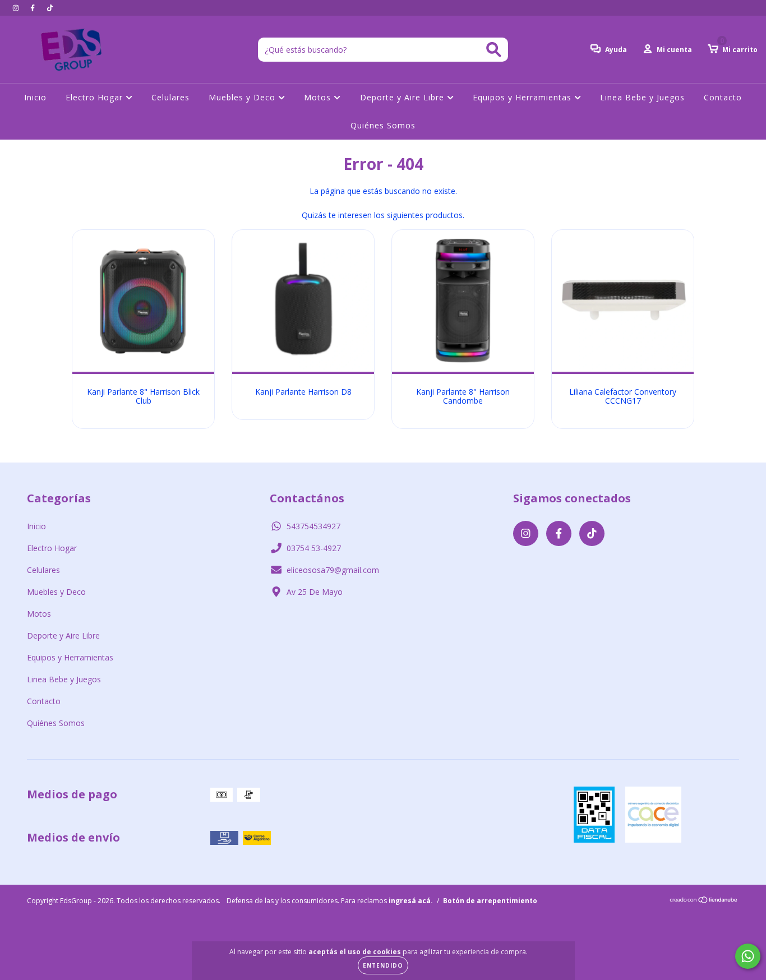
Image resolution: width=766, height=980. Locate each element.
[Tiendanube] (704, 901)
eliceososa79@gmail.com (333, 570)
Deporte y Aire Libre (403, 97)
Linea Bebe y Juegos (642, 97)
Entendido (383, 965)
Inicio (35, 97)
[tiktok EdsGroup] (50, 7)
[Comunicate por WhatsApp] (747, 956)
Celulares (170, 97)
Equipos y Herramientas (523, 97)
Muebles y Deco (243, 97)
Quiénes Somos (383, 125)
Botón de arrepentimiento (490, 900)
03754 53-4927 (314, 548)
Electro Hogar (96, 97)
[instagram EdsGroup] (16, 7)
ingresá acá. (411, 900)
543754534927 (313, 526)
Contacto (723, 97)
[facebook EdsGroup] (33, 7)
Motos (319, 97)
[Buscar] (494, 49)
